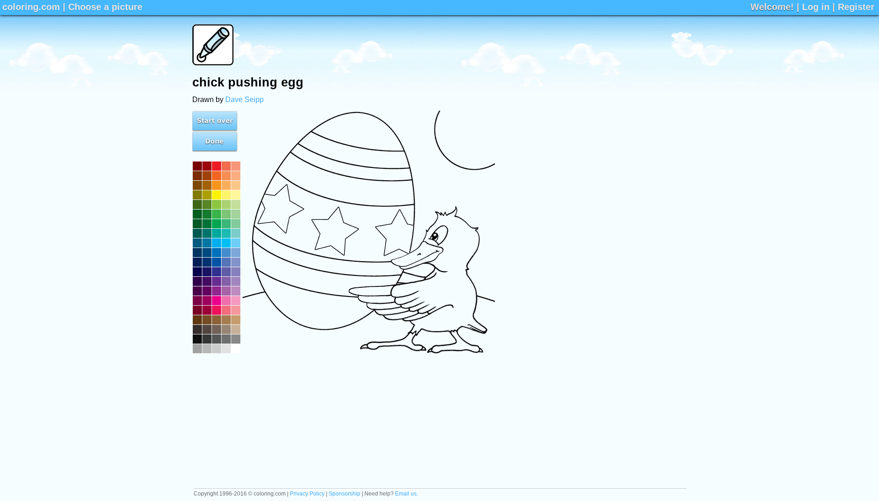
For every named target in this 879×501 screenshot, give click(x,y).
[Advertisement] (520, 44)
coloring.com (31, 7)
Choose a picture (105, 7)
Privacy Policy (307, 493)
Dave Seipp (244, 99)
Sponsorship (344, 493)
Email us (406, 493)
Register (856, 7)
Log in (816, 7)
